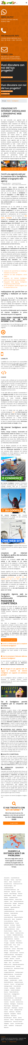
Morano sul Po (7, 919)
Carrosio (6, 976)
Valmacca (16, 937)
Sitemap (4, 1041)
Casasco (12, 1023)
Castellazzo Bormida (8, 887)
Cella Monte (12, 976)
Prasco (5, 978)
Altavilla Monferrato (8, 982)
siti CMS (16, 579)
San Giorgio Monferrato (9, 929)
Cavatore (6, 1009)
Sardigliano (6, 990)
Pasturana (6, 925)
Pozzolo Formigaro (8, 885)
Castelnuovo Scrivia (17, 883)
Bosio (20, 931)
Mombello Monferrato (18, 935)
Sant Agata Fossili (20, 984)
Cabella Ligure (11, 970)
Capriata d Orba (7, 903)
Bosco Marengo (13, 893)
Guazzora (21, 1007)
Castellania (11, 1025)
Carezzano (6, 984)
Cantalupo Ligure (19, 972)
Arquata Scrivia (16, 881)
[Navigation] (26, 2)
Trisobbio (6, 958)
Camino (16, 946)
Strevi (11, 901)
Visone (17, 929)
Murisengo (14, 915)
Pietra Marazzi (19, 942)
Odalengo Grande (8, 986)
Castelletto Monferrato (9, 911)
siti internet (23, 445)
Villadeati (6, 980)
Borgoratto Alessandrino (18, 964)
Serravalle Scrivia (8, 883)
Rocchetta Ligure (8, 1017)
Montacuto (11, 1011)
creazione (10, 421)
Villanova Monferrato (18, 901)
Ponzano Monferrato (8, 998)
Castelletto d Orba (13, 897)
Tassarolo (18, 958)
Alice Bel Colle (7, 948)
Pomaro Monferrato (14, 992)
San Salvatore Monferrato (10, 889)
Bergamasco (12, 950)
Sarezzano (6, 933)
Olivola (5, 1025)
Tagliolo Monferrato (14, 907)
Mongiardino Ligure (19, 1019)
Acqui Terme (18, 879)
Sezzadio (19, 927)
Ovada (10, 881)
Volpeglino (6, 1023)
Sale (18, 889)
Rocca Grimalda (19, 911)
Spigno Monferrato (8, 937)
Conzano (6, 940)
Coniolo (20, 980)
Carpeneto (16, 939)
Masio (13, 919)
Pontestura (6, 913)
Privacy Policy (13, 1041)
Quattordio (6, 907)
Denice (12, 1019)
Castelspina (12, 988)
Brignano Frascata (19, 982)
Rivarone (6, 992)
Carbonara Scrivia (19, 933)
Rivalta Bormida (14, 913)
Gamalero (6, 946)
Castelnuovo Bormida (9, 954)
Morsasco (12, 958)
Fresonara (21, 952)
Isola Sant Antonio (14, 952)
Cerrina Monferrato (8, 921)
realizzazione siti (13, 214)
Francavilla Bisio (18, 974)
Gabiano (12, 933)
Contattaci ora (7, 77)
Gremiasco (6, 1003)
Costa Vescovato (18, 998)
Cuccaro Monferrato (16, 1000)
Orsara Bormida (17, 986)
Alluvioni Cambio (8, 944)
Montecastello (15, 1005)
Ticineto (17, 923)
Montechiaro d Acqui (19, 968)
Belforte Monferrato (8, 974)
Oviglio (5, 927)
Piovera (11, 946)
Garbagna (14, 956)
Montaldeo (18, 1011)
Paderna (19, 1013)
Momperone (7, 1015)
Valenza (6, 881)
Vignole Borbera (7, 895)
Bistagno (15, 903)
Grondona (18, 976)
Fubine (14, 905)
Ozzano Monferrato (8, 917)
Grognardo (6, 1013)
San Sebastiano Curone (9, 966)
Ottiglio (5, 962)
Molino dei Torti (7, 964)
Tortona (12, 879)
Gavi (15, 885)
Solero (19, 905)
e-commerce (10, 577)
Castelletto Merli (13, 980)
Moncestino (13, 1015)
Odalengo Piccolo (18, 1009)
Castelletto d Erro (8, 1021)
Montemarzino (7, 1000)
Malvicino (6, 1027)
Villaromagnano (18, 954)
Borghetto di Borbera (9, 899)
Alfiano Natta (20, 948)
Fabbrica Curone (18, 960)
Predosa (6, 897)
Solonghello (13, 1013)
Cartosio (14, 948)
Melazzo (18, 925)
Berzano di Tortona (17, 1021)
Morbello (18, 988)
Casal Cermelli (12, 927)
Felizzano (20, 893)
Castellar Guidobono (15, 990)
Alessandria (6, 877)
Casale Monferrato (15, 877)
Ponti (10, 962)
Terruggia (6, 942)
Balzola (16, 921)
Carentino (6, 1002)
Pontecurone (7, 891)
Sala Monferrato (7, 996)
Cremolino (9, 935)
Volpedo (15, 931)
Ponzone (22, 937)
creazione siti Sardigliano (10, 791)
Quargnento (19, 919)
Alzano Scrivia (7, 994)
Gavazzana (6, 1019)
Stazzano (6, 893)
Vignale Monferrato (8, 939)
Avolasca (6, 1011)
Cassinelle (12, 942)
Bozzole (14, 996)
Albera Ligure (7, 1007)
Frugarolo (6, 901)
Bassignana (20, 903)
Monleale (18, 966)
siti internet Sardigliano (17, 435)
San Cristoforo (16, 962)
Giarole (18, 950)
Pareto (5, 970)
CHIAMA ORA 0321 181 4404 (14, 169)
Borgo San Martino (18, 917)
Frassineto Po (7, 915)
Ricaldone (19, 956)
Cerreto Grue (20, 1003)
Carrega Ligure (18, 1025)
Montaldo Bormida (8, 960)
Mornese (6, 950)
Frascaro (12, 984)
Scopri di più (14, 823)
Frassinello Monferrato (13, 978)
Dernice (20, 1017)
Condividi (3, 1036)
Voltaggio (6, 952)
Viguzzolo (13, 891)
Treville (11, 1009)
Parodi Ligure (7, 956)
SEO (14, 412)
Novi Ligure (6, 879)
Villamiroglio (14, 1007)
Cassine (19, 891)
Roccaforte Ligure (19, 1023)
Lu (4, 935)
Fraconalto (12, 1002)
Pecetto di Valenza (8, 931)
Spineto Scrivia (19, 1002)
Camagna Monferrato (9, 972)
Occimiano (12, 925)
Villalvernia (18, 940)
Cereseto (6, 988)
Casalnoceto (12, 940)
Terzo (14, 944)
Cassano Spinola (8, 905)
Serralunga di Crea (8, 968)
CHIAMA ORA (6, 94)
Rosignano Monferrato (9, 909)
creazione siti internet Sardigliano (11, 256)
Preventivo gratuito (10, 640)
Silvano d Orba (18, 899)
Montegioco (13, 1003)
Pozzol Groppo (7, 1005)
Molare (14, 895)
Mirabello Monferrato (9, 923)
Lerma (18, 944)
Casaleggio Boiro (15, 994)
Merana (15, 1017)
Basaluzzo (19, 895)
